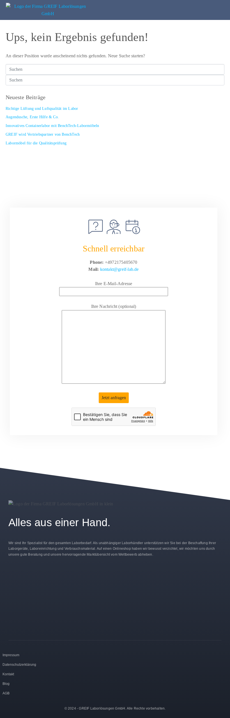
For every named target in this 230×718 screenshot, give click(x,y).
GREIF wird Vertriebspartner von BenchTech (43, 134)
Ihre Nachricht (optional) (113, 306)
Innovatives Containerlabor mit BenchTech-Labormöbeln (52, 126)
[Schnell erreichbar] (114, 227)
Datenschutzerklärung (19, 665)
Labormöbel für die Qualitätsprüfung (36, 143)
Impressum (11, 655)
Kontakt (8, 674)
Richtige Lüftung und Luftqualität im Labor (42, 108)
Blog (6, 684)
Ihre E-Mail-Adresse (113, 283)
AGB (6, 693)
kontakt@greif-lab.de (119, 269)
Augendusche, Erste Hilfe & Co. (32, 117)
